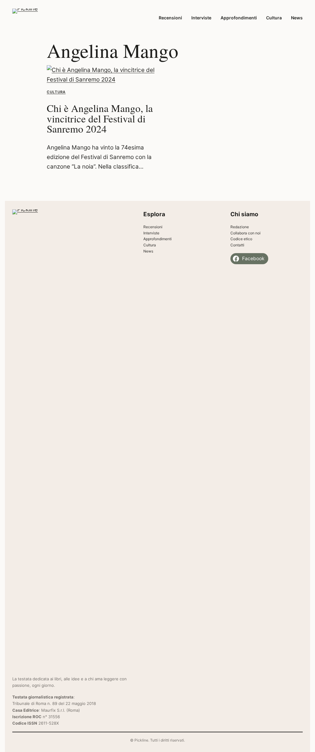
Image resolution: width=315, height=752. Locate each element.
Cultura (56, 92)
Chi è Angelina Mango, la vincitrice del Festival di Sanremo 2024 (100, 118)
